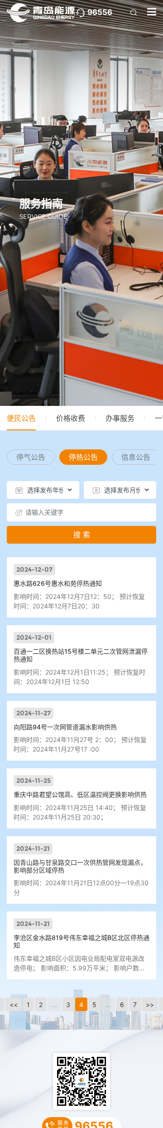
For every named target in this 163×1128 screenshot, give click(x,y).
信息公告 (135, 457)
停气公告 (30, 457)
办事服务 (119, 418)
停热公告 (83, 457)
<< (14, 1004)
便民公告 (21, 418)
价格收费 (70, 418)
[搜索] (133, 13)
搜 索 (81, 534)
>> (150, 1004)
